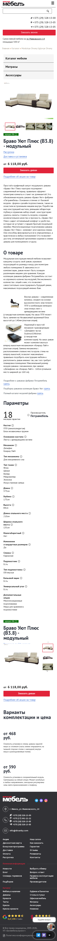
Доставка (8, 850)
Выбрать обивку (38, 869)
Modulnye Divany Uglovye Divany (36, 48)
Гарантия (34, 846)
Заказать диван (28, 170)
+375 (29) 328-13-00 (44, 17)
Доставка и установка (15, 156)
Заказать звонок (29, 32)
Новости (7, 869)
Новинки (34, 909)
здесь (6, 383)
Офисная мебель (38, 898)
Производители (38, 882)
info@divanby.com (19, 830)
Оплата (7, 854)
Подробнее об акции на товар (19, 176)
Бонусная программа (13, 846)
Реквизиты (35, 854)
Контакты (35, 857)
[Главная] (12, 6)
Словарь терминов (12, 876)
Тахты (6, 902)
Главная (5, 48)
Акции (6, 839)
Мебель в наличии (11, 891)
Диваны (7, 895)
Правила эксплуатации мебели (41, 877)
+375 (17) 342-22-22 (22, 818)
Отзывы (34, 850)
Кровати (7, 898)
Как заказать (36, 843)
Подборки (8, 882)
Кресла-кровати (10, 909)
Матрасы (34, 902)
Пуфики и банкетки (39, 891)
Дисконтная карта (12, 843)
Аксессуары (35, 905)
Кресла (6, 905)
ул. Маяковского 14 (35, 38)
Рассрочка (8, 152)
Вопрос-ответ (37, 872)
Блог (5, 872)
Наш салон (35, 839)
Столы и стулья (37, 895)
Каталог (15, 48)
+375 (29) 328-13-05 (44, 22)
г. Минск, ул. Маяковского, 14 (24, 809)
